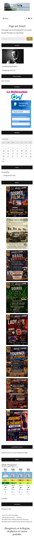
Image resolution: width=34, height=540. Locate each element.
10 (3, 151)
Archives (19, 517)
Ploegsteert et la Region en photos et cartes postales (17, 531)
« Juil (2, 161)
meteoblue (4, 498)
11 (8, 151)
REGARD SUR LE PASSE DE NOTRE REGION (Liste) (17, 521)
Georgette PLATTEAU (9, 175)
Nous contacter (5, 81)
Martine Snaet (5, 452)
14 (21, 151)
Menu (6, 18)
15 (26, 151)
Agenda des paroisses (8, 517)
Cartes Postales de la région (20, 452)
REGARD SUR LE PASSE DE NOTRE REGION (15, 519)
